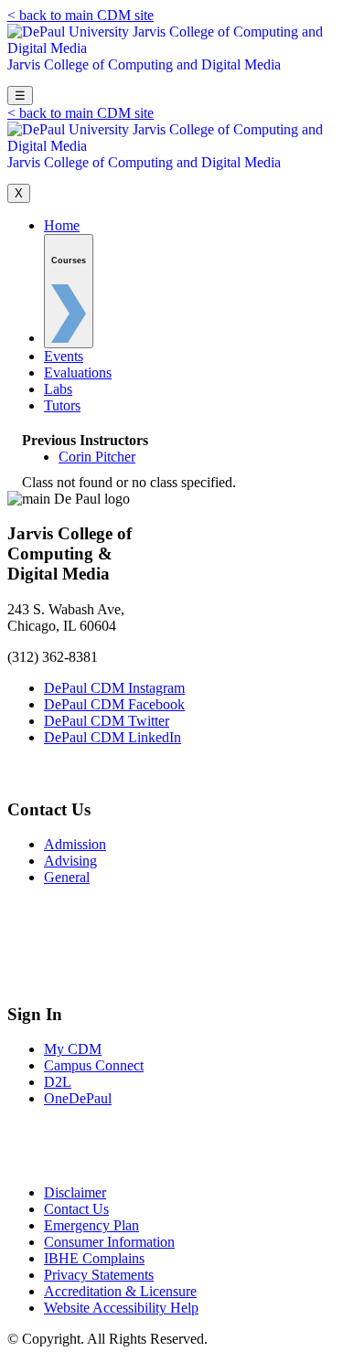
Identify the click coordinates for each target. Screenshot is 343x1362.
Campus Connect (94, 1065)
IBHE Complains (94, 1258)
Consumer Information (109, 1242)
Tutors (62, 405)
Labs (58, 389)
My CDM (73, 1049)
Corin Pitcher (97, 456)
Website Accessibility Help (121, 1307)
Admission (75, 844)
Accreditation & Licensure (120, 1291)
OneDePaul (78, 1098)
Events (63, 356)
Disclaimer (75, 1192)
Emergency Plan (91, 1225)
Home (62, 225)
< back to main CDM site (80, 15)
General (67, 877)
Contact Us (76, 1209)
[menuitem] (68, 291)
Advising (70, 860)
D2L (57, 1082)
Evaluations (78, 372)
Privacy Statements (99, 1274)
